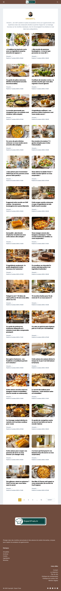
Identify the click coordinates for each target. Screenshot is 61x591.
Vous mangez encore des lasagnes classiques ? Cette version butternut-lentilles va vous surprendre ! (42, 235)
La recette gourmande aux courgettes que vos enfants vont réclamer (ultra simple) (17, 112)
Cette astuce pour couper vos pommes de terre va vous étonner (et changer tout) (16, 452)
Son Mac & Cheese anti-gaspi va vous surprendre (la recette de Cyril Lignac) (43, 483)
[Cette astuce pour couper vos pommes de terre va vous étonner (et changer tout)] (17, 441)
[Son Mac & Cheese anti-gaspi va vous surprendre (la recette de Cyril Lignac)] (43, 471)
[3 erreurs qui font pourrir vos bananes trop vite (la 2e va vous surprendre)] (43, 441)
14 (41, 499)
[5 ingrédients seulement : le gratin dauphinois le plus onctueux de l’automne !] (17, 255)
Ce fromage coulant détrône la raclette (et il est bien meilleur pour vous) (16, 422)
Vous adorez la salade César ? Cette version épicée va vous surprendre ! (42, 173)
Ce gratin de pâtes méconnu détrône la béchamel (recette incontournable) (16, 81)
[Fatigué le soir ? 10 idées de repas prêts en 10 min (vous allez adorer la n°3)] (17, 286)
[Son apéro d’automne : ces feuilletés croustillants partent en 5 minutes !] (17, 349)
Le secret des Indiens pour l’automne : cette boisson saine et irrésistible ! (42, 391)
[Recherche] (57, 2)
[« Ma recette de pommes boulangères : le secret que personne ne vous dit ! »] (43, 39)
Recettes (5, 560)
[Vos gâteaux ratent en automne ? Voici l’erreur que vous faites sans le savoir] (17, 471)
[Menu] (3, 2)
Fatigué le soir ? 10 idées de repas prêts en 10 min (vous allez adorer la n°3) (17, 297)
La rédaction (54, 572)
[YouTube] (57, 588)
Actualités (6, 552)
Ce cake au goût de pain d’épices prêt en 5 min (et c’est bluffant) (43, 327)
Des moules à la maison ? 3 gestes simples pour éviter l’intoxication (41, 143)
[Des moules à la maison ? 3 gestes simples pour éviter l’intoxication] (43, 131)
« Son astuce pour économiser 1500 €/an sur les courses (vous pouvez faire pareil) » (17, 173)
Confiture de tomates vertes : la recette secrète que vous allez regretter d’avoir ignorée (43, 81)
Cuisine (5, 556)
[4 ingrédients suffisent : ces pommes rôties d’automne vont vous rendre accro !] (43, 100)
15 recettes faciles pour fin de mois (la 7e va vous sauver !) (42, 297)
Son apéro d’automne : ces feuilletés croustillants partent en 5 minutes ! (16, 360)
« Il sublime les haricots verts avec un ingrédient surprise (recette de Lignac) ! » (16, 51)
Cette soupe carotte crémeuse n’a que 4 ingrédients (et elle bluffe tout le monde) (42, 204)
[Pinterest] (55, 588)
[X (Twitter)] (50, 588)
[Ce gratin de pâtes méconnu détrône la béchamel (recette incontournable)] (17, 70)
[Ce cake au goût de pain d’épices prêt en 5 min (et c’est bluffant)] (43, 316)
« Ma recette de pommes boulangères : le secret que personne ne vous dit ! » (41, 51)
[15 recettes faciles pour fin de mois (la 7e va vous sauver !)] (43, 286)
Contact (55, 570)
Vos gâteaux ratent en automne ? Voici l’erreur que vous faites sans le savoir (17, 483)
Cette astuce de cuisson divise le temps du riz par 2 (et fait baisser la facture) (43, 360)
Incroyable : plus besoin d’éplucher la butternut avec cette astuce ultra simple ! (16, 234)
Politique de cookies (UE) (50, 578)
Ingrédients (6, 558)
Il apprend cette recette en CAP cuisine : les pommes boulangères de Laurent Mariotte (17, 204)
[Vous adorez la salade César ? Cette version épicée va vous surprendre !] (43, 162)
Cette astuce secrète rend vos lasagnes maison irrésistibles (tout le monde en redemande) (16, 391)
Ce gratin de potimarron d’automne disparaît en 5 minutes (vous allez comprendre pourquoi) (17, 329)
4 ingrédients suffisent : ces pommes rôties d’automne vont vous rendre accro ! (42, 112)
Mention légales (53, 580)
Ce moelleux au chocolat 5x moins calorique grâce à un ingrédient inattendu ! (41, 267)
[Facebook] (47, 588)
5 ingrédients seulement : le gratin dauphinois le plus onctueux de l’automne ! (16, 267)
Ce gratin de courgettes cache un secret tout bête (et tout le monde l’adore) (42, 422)
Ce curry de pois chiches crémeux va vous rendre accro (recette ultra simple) (16, 143)
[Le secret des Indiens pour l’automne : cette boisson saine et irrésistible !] (43, 380)
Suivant (50, 499)
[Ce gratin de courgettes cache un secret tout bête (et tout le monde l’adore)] (43, 410)
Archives (5, 554)
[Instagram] (52, 588)
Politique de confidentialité (50, 576)
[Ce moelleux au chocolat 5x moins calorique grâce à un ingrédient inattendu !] (43, 255)
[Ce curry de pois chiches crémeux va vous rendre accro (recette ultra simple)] (17, 131)
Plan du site (54, 574)
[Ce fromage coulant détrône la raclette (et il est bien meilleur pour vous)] (17, 410)
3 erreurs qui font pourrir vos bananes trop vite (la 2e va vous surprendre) (43, 452)
